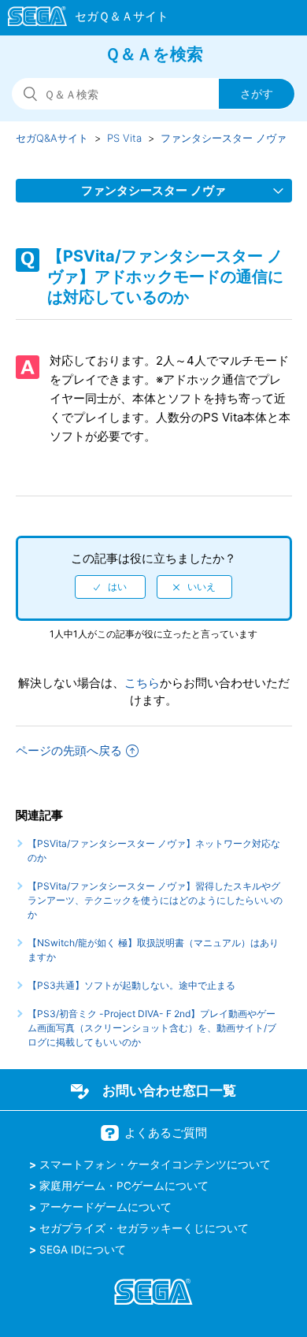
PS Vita (124, 138)
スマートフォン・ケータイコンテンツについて (155, 1164)
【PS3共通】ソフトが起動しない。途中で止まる (131, 985)
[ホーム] (81, 19)
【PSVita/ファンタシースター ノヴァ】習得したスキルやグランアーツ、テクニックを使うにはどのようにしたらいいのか (155, 900)
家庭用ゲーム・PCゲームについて (124, 1185)
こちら (142, 682)
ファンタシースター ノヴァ (224, 138)
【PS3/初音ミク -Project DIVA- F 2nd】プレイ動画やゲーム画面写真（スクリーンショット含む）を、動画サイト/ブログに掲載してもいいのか (152, 1028)
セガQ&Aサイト (52, 138)
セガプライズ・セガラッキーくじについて (144, 1228)
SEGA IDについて (82, 1249)
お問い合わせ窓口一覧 (169, 1090)
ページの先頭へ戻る (69, 750)
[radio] (110, 587)
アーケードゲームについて (105, 1207)
